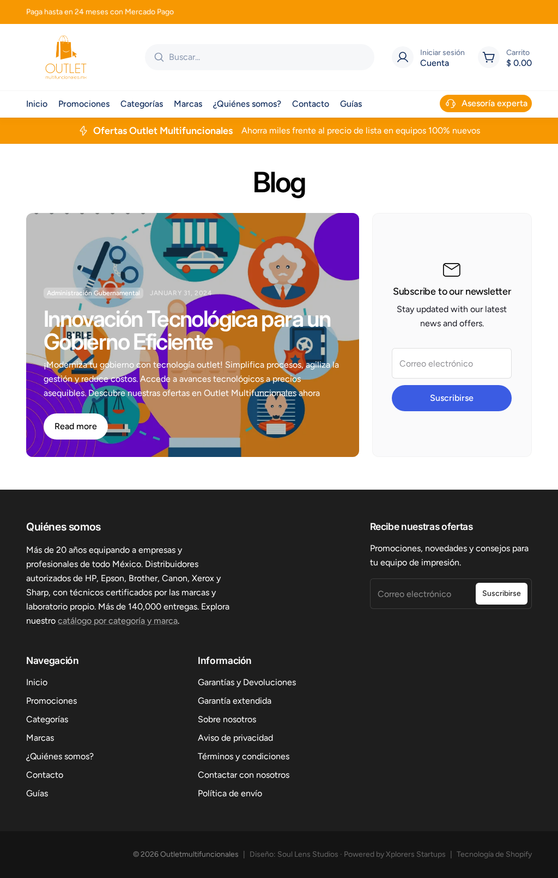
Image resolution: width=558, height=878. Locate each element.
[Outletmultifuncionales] (66, 57)
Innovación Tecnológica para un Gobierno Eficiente (187, 330)
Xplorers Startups (416, 854)
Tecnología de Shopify (494, 854)
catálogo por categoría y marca (118, 620)
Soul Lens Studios (307, 854)
